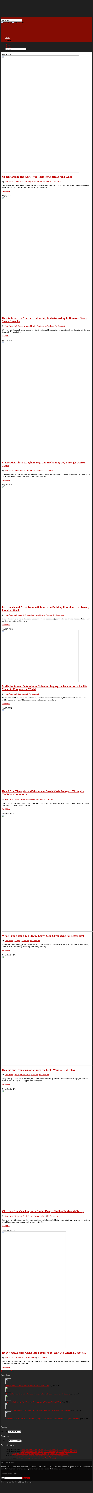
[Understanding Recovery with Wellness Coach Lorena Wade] (8, 1384)
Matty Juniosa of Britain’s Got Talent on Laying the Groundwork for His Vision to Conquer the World (42, 1419)
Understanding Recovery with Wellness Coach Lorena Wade (37, 176)
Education (18, 1216)
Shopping (18, 941)
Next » (12, 1371)
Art (15, 615)
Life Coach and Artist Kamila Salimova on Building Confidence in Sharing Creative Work (37, 1410)
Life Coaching (25, 182)
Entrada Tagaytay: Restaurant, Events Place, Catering (36, 1458)
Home (7, 45)
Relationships (41, 326)
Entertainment (23, 694)
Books (17, 470)
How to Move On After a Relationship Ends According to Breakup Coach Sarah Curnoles (37, 1394)
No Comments (55, 182)
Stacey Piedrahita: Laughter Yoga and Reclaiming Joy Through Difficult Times (33, 1402)
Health (22, 470)
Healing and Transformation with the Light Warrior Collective (38, 1069)
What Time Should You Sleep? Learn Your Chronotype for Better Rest (43, 935)
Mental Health (37, 182)
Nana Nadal (9, 182)
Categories (5, 1440)
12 (8, 1371)
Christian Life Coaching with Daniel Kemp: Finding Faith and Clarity (43, 1211)
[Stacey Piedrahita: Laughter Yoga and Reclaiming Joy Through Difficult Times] (8, 1400)
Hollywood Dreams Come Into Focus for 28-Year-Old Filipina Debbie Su (44, 1352)
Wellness (46, 182)
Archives (4, 1431)
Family (17, 182)
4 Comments (49, 470)
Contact (8, 40)
